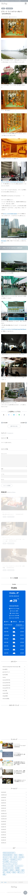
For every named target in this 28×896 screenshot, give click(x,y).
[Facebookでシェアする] (8, 415)
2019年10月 (4, 818)
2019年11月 (3, 816)
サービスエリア (14, 861)
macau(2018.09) (6, 682)
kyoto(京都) (5, 674)
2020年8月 (3, 797)
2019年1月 (3, 842)
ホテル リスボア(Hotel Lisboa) (10, 213)
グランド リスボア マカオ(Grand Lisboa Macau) (12, 181)
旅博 (23, 870)
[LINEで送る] (19, 415)
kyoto (16, 854)
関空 (4, 874)
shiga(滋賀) (5, 695)
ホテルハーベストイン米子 (8, 865)
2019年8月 (3, 824)
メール (2, 474)
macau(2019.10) (6, 687)
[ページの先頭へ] (25, 893)
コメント (3, 453)
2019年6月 (3, 829)
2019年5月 (3, 832)
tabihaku (21, 854)
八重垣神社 (6, 870)
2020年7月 (3, 800)
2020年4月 (3, 808)
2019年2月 (3, 840)
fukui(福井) (5, 669)
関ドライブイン (21, 872)
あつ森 (15, 857)
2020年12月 (4, 794)
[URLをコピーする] (24, 415)
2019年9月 (3, 821)
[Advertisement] (14, 721)
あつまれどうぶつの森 (8, 857)
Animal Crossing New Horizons (9, 852)
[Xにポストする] (3, 415)
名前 (2, 468)
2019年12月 (4, 813)
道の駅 (14, 872)
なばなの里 (21, 857)
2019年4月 (3, 834)
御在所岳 (17, 870)
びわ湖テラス (6, 859)
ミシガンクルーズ (19, 865)
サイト (2, 479)
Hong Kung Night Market (8, 854)
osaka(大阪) (5, 693)
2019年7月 (3, 826)
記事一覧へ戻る (14, 426)
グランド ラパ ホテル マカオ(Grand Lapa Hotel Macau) (13, 329)
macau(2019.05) (9, 8)
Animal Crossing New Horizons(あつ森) (11, 666)
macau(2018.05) (6, 680)
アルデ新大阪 (6, 861)
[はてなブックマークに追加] (14, 415)
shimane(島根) (6, 698)
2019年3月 (3, 837)
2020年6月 (3, 802)
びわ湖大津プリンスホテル (16, 859)
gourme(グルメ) (6, 672)
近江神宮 (8, 872)
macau (3, 8)
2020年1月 (3, 810)
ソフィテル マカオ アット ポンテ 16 (10, 863)
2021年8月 (3, 792)
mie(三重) (5, 690)
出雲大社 (11, 870)
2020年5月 (3, 805)
